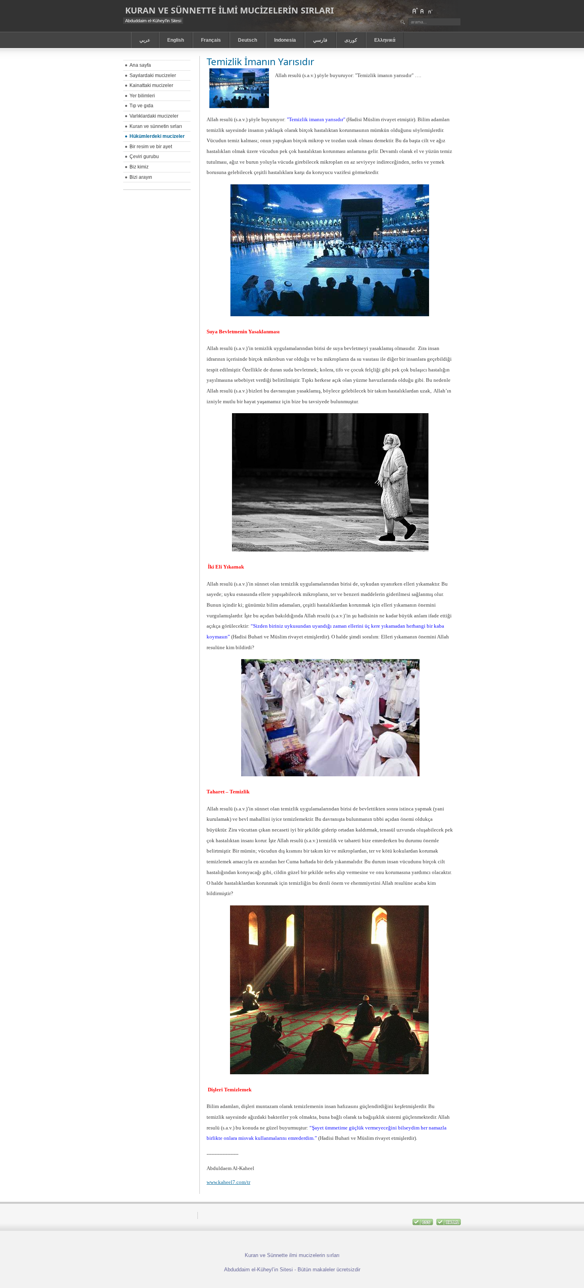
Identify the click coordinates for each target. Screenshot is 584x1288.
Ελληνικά (384, 40)
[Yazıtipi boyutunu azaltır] (430, 11)
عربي (144, 40)
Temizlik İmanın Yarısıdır (260, 61)
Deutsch (247, 40)
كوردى (350, 40)
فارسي (320, 40)
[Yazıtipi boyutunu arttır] (415, 11)
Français (211, 40)
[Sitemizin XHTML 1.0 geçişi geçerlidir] (448, 1223)
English (175, 40)
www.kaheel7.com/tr (228, 1182)
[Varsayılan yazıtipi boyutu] (422, 11)
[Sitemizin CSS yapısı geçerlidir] (423, 1223)
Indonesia (285, 40)
